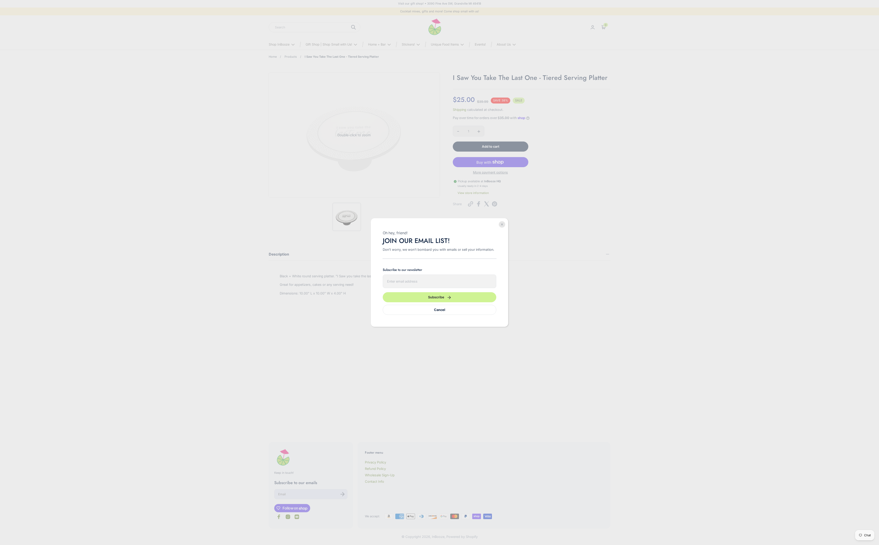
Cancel (439, 310)
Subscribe (436, 297)
